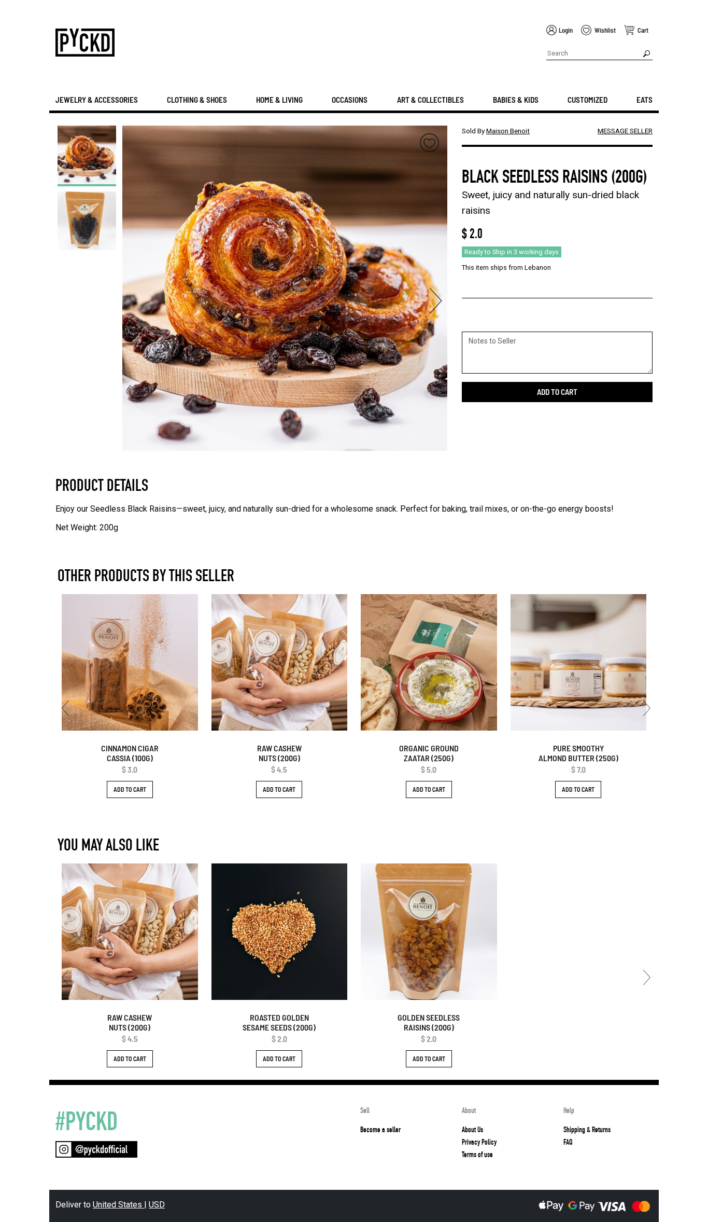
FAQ (567, 1142)
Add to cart (557, 391)
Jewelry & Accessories (96, 99)
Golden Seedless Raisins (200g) (429, 1022)
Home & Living (279, 99)
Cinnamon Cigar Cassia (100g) (130, 753)
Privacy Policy (479, 1142)
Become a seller (380, 1129)
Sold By (496, 131)
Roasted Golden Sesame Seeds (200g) (279, 1022)
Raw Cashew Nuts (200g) (279, 753)
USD (157, 1205)
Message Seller (625, 131)
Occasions (349, 99)
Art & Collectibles (430, 99)
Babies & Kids (516, 99)
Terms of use (477, 1154)
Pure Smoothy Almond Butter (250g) (578, 753)
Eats (644, 99)
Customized (587, 99)
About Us (472, 1129)
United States (118, 1205)
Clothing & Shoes (197, 99)
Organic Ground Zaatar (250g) (429, 753)
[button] (134, 301)
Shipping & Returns (587, 1129)
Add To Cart (130, 789)
